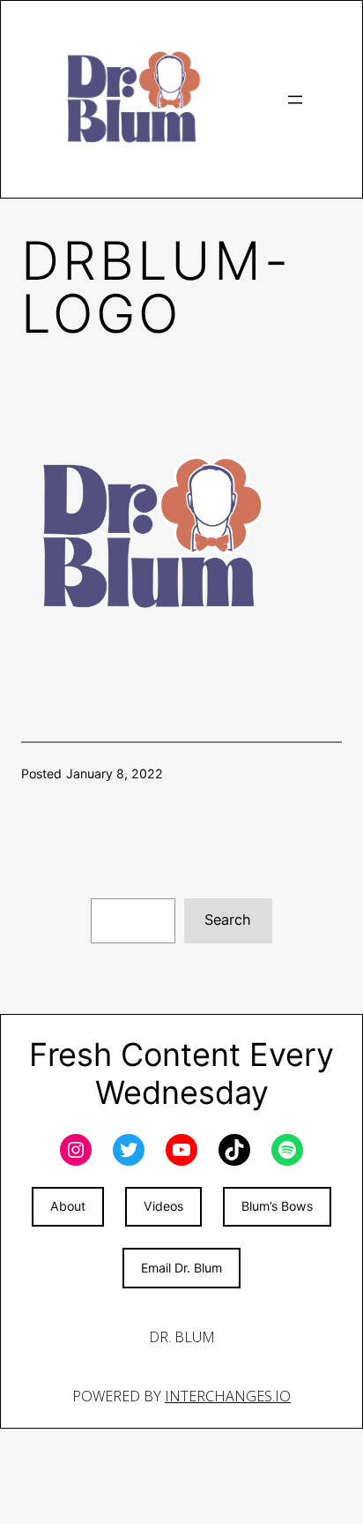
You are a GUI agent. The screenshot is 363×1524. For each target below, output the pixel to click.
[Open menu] (295, 99)
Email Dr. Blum (181, 1267)
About (67, 1205)
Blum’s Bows (277, 1205)
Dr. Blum (182, 1337)
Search (227, 919)
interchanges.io (228, 1396)
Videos (163, 1205)
